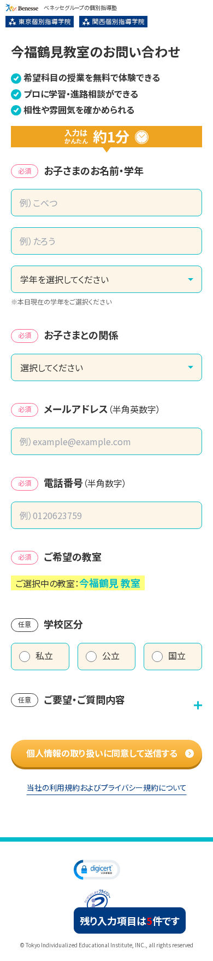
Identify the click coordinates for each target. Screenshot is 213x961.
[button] (97, 869)
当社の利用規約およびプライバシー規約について (107, 787)
